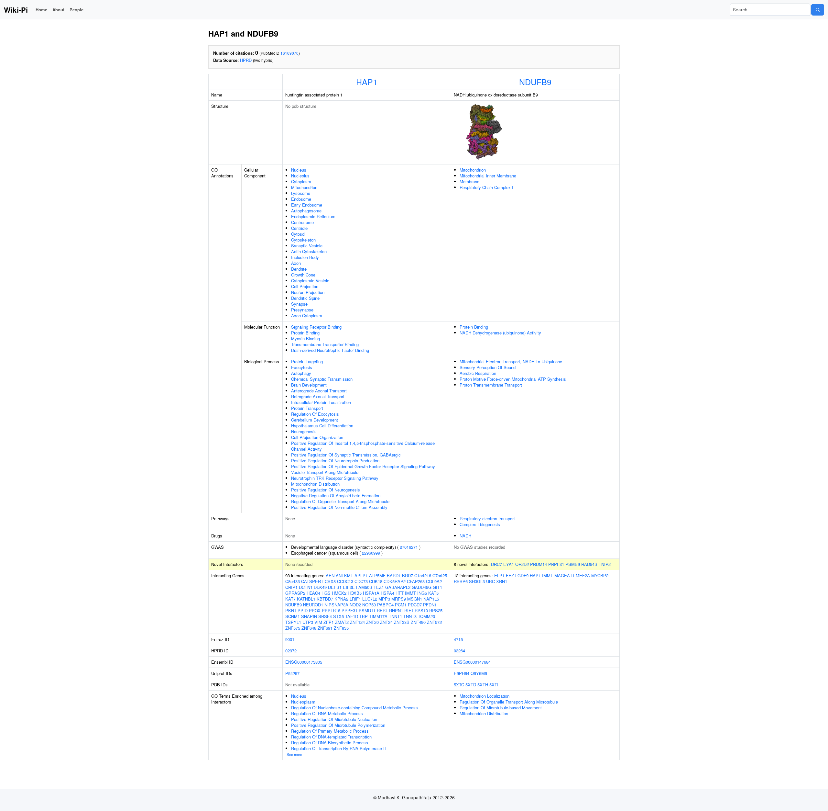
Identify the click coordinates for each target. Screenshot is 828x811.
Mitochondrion (304, 187)
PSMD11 (367, 610)
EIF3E (349, 587)
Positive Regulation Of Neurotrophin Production (335, 460)
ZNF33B (401, 622)
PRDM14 (538, 564)
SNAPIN (309, 616)
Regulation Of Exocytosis (315, 414)
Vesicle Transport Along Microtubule (324, 472)
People (76, 9)
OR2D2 (522, 564)
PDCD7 (415, 605)
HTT (400, 593)
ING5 (422, 593)
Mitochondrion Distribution (315, 484)
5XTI (493, 684)
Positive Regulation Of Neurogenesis (325, 490)
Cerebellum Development (314, 420)
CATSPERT (312, 581)
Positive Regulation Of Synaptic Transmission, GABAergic (346, 455)
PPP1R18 (331, 610)
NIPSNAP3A (336, 605)
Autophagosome (306, 211)
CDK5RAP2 (395, 581)
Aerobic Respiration (478, 373)
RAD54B (589, 564)
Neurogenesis (304, 431)
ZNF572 (434, 622)
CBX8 (330, 581)
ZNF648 (308, 628)
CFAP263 (416, 581)
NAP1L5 (431, 599)
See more (294, 754)
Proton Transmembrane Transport (491, 385)
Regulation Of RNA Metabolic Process (327, 713)
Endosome (301, 199)
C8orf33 (292, 581)
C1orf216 (422, 575)
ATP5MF (377, 575)
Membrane (469, 181)
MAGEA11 (564, 575)
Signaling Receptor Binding (316, 327)
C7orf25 (439, 575)
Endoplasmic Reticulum (313, 216)
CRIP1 (291, 587)
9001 (289, 639)
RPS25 (435, 610)
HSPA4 (387, 593)
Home (41, 9)
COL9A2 (434, 581)
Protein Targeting (307, 361)
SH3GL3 (477, 581)
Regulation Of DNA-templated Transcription (331, 737)
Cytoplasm (301, 181)
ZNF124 (357, 622)
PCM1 (401, 605)
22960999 (371, 553)
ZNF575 (292, 628)
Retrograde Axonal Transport (317, 396)
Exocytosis (301, 367)
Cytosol (298, 234)
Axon (296, 263)
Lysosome (300, 193)
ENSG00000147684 (472, 662)
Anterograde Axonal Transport (319, 391)
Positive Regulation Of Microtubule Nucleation (334, 719)
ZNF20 (372, 622)
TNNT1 (395, 616)
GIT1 (437, 587)
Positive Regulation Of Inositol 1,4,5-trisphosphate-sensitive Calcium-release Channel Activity (363, 446)
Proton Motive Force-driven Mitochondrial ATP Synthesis (513, 379)
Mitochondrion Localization (484, 696)
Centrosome (302, 222)
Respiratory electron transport (487, 518)
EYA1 (508, 564)
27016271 (409, 547)
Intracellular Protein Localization (321, 402)
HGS (326, 593)
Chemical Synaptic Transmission (322, 379)
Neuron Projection (307, 292)
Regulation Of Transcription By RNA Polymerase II (338, 748)
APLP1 (361, 575)
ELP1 (499, 575)
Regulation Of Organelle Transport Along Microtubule (340, 501)
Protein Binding (305, 333)
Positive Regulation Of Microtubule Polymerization (338, 725)
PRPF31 (556, 564)
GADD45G (421, 587)
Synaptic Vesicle (306, 245)
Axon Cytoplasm (306, 315)
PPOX (315, 610)
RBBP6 (461, 581)
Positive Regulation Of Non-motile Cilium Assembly (339, 507)
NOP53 (369, 605)
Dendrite (299, 269)
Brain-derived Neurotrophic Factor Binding (330, 350)
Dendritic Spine (305, 298)
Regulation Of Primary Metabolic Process (330, 731)
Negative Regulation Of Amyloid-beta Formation (335, 495)
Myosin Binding (305, 338)
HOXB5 (355, 593)
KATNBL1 (306, 599)
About (58, 9)
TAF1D (351, 616)
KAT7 (290, 599)
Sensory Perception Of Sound (488, 367)
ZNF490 (418, 622)
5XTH (482, 684)
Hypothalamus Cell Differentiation (322, 425)
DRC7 (496, 564)
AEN (330, 575)
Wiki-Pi (16, 9)
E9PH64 (461, 673)
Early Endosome (306, 205)
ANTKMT (344, 575)
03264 (459, 651)
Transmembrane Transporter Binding (325, 344)
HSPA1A (371, 593)
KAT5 (433, 593)
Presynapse (302, 310)
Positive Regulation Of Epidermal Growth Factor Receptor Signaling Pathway (363, 466)
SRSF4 (325, 616)
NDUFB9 (535, 81)
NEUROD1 (313, 605)
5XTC (459, 684)
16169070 (289, 53)
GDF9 (523, 575)
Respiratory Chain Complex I (486, 187)
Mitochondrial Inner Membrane (488, 176)
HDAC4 (313, 593)
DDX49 (320, 587)
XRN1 (501, 581)
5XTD (470, 684)
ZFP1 (328, 622)
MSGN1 (414, 599)
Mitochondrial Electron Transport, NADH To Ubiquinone (511, 361)
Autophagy (301, 373)
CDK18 (375, 581)
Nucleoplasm (303, 702)
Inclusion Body (305, 257)
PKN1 (290, 610)
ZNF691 (325, 628)
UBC (490, 581)
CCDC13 (345, 581)
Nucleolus (300, 176)
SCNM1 (292, 616)
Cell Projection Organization (317, 437)
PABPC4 (385, 605)
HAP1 (366, 81)
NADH (465, 536)
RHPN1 (396, 610)
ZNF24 (386, 622)
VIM (318, 622)
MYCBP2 (599, 575)
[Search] (817, 10)
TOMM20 (426, 616)
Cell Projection (304, 286)
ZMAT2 (342, 622)
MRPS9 (398, 599)
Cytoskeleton (303, 240)
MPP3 (384, 599)
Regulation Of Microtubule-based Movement (501, 707)
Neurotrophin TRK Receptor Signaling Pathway (334, 478)
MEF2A (583, 575)
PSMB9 (572, 564)
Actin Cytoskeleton (309, 251)
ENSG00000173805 (303, 662)
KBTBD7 (325, 599)
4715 (458, 639)
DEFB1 (335, 587)
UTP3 (307, 622)
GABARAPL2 (397, 587)
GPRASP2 (295, 593)
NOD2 (355, 605)
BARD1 (394, 575)
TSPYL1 (293, 622)
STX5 (338, 616)
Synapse (299, 304)
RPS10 (421, 610)
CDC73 (361, 581)
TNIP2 (605, 564)
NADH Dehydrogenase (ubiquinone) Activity (500, 333)
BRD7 (407, 575)
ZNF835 (341, 628)
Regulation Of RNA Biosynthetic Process (329, 742)
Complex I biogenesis (480, 524)
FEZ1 (379, 587)
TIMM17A (378, 616)
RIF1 (408, 610)
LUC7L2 (369, 599)
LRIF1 (355, 599)
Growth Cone (303, 275)
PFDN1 (430, 605)
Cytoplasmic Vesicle (310, 280)
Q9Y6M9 (479, 673)
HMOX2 (339, 593)
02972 (291, 651)
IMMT (410, 593)
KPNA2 (341, 599)
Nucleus (298, 170)
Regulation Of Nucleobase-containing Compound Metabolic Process (354, 707)
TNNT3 (410, 616)
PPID (303, 610)
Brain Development (309, 385)
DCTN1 (305, 587)
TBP (363, 616)
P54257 (292, 673)
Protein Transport (307, 408)
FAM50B (364, 587)
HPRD (246, 60)
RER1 (382, 610)
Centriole (299, 228)
